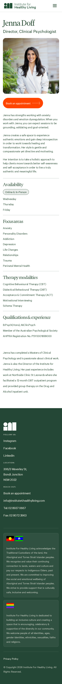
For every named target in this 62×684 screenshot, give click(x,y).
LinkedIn (8, 455)
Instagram (9, 441)
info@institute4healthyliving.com (24, 500)
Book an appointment (16, 493)
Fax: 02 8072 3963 (14, 515)
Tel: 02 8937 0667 (14, 508)
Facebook (9, 448)
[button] (55, 6)
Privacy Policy (10, 658)
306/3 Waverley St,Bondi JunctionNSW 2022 (15, 474)
